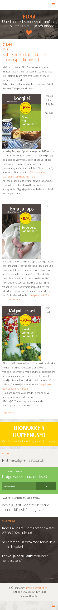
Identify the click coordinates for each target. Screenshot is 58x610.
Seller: (7, 542)
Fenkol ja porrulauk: (17, 556)
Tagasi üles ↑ (8, 412)
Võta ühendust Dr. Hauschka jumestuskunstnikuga (29, 434)
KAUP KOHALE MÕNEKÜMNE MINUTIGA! (21, 498)
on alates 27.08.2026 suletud (28, 530)
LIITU (46, 486)
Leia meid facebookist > (29, 606)
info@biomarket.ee (36, 587)
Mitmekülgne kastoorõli (23, 460)
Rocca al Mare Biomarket (21, 528)
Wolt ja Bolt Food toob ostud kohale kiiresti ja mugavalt (25, 507)
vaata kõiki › (50, 578)
